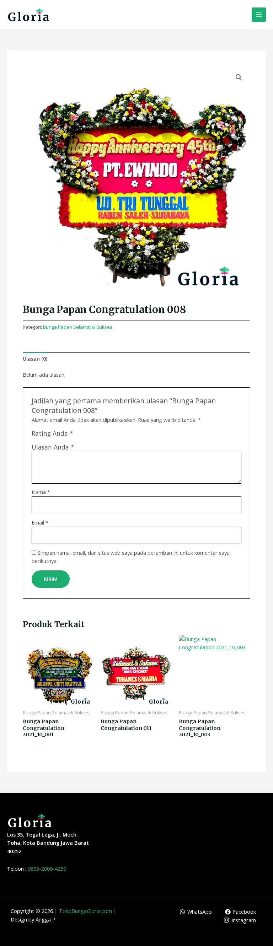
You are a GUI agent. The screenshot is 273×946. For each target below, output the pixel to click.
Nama (41, 491)
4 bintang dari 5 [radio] (102, 435)
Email (40, 522)
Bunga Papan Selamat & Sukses (77, 327)
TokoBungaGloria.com (85, 910)
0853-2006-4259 (47, 868)
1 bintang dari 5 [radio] (79, 435)
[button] (238, 77)
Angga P (45, 919)
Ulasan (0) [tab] (35, 358)
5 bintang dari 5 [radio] (110, 435)
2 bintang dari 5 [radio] (87, 435)
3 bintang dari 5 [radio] (95, 435)
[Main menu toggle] (259, 14)
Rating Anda (52, 433)
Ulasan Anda (53, 447)
